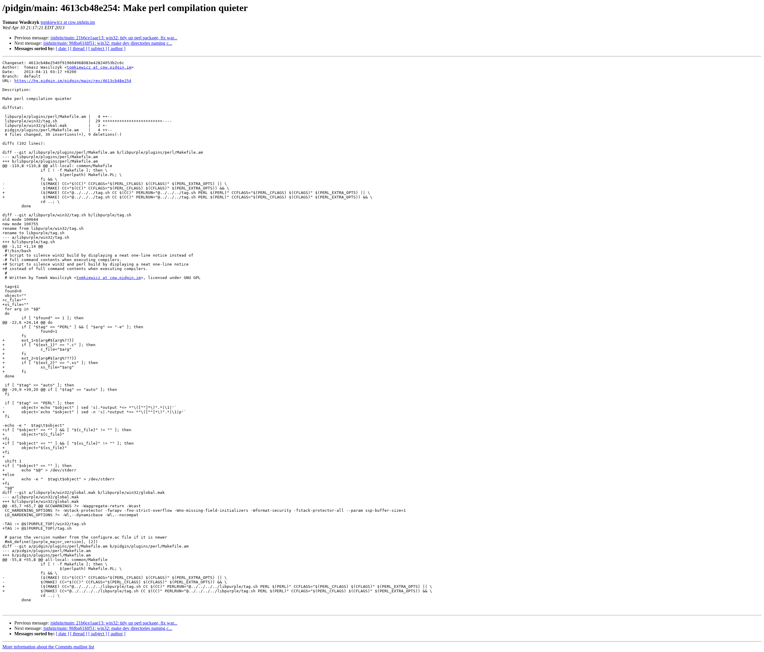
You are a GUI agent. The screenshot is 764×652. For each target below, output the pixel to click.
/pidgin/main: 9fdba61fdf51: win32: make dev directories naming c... (107, 43)
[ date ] (62, 48)
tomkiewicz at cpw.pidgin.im (68, 22)
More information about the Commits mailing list (48, 646)
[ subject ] (97, 48)
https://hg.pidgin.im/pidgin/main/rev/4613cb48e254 (72, 80)
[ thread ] (78, 48)
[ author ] (116, 48)
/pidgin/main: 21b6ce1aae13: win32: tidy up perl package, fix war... (113, 37)
